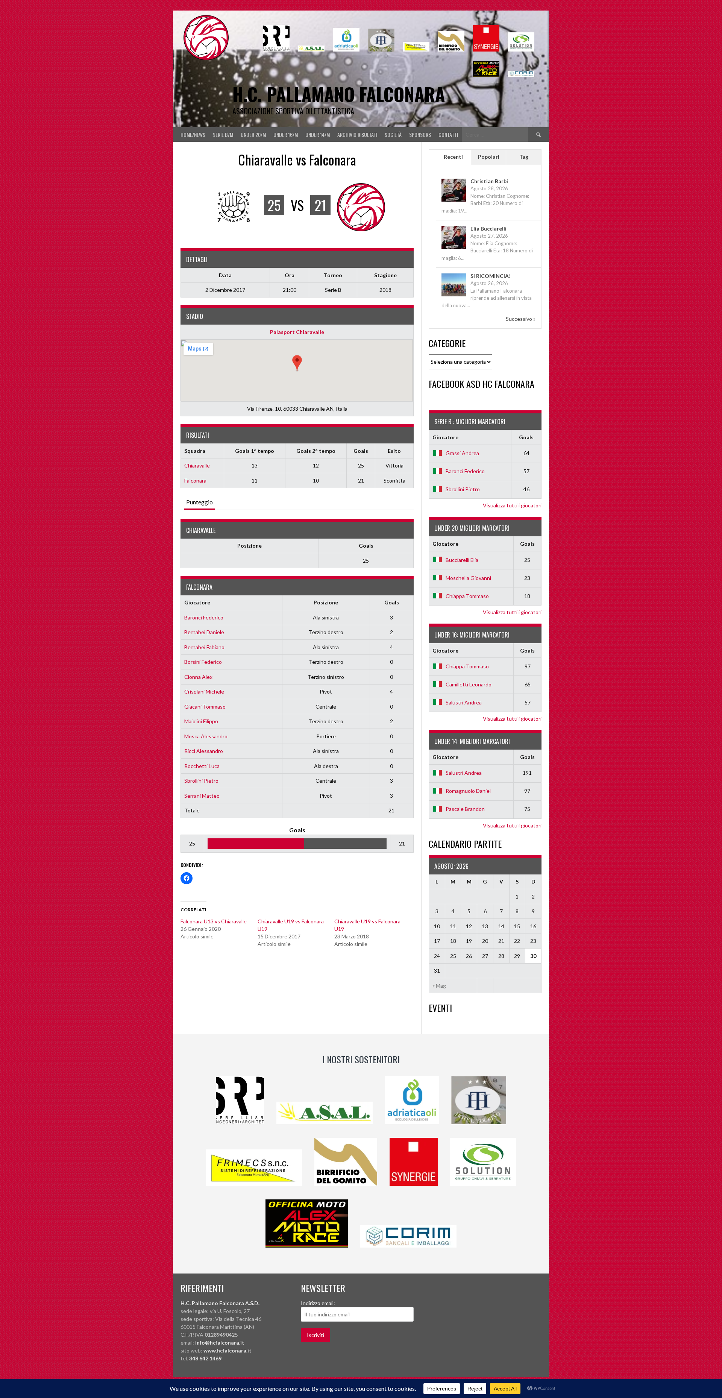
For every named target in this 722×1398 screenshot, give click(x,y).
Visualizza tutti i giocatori (512, 505)
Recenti (453, 156)
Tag (523, 156)
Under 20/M (253, 134)
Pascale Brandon (465, 809)
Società (393, 134)
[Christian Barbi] (453, 201)
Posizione (249, 545)
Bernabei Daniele (204, 632)
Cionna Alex (198, 677)
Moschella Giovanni (468, 578)
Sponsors (420, 134)
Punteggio (199, 501)
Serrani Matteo (202, 795)
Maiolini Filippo (201, 721)
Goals (366, 545)
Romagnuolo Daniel (468, 791)
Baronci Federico (203, 617)
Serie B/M (223, 134)
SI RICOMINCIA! (490, 276)
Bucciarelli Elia (462, 560)
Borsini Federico (203, 662)
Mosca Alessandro (206, 736)
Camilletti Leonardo (468, 684)
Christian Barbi (489, 181)
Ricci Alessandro (203, 751)
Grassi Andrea (462, 453)
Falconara (195, 480)
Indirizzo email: (318, 1303)
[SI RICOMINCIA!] (453, 296)
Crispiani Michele (204, 691)
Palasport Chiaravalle (297, 332)
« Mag (439, 985)
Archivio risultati (357, 134)
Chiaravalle (197, 465)
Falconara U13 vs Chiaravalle (213, 921)
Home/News (192, 134)
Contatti (448, 134)
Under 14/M (317, 134)
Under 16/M (285, 134)
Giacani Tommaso (205, 706)
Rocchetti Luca (202, 766)
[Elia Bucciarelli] (453, 248)
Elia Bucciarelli (488, 228)
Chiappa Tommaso (467, 596)
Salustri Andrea (464, 702)
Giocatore (197, 602)
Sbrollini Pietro (201, 780)
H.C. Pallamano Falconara (338, 93)
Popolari (488, 156)
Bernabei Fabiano (204, 647)
